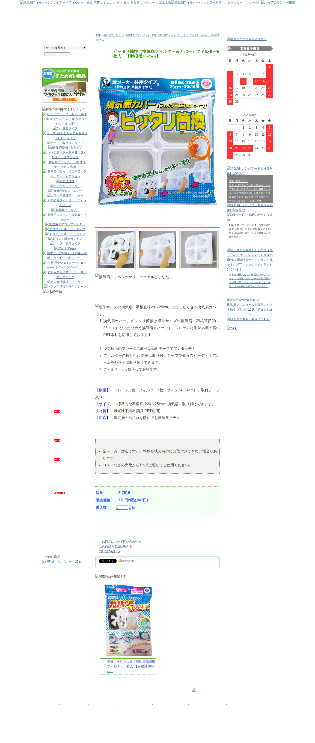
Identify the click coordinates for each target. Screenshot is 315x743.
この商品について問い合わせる (120, 541)
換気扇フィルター (104, 23)
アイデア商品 (222, 23)
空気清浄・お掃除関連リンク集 (248, 704)
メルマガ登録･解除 (74, 704)
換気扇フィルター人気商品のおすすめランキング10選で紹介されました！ (250, 309)
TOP (98, 35)
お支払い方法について (136, 704)
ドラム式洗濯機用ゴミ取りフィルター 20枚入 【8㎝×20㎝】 (68, 541)
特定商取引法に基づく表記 (208, 704)
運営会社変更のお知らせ (243, 300)
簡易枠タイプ (132, 35)
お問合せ (52, 704)
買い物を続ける (109, 551)
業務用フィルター (143, 23)
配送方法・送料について (170, 704)
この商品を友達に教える (115, 546)
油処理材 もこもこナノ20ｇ (61, 561)
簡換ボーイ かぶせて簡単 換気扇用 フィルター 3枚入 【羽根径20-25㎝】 (131, 666)
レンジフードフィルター (63, 23)
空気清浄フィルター (183, 23)
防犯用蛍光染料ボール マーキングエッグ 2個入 (68, 301)
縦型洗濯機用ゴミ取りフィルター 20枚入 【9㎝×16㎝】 (68, 392)
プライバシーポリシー (104, 704)
